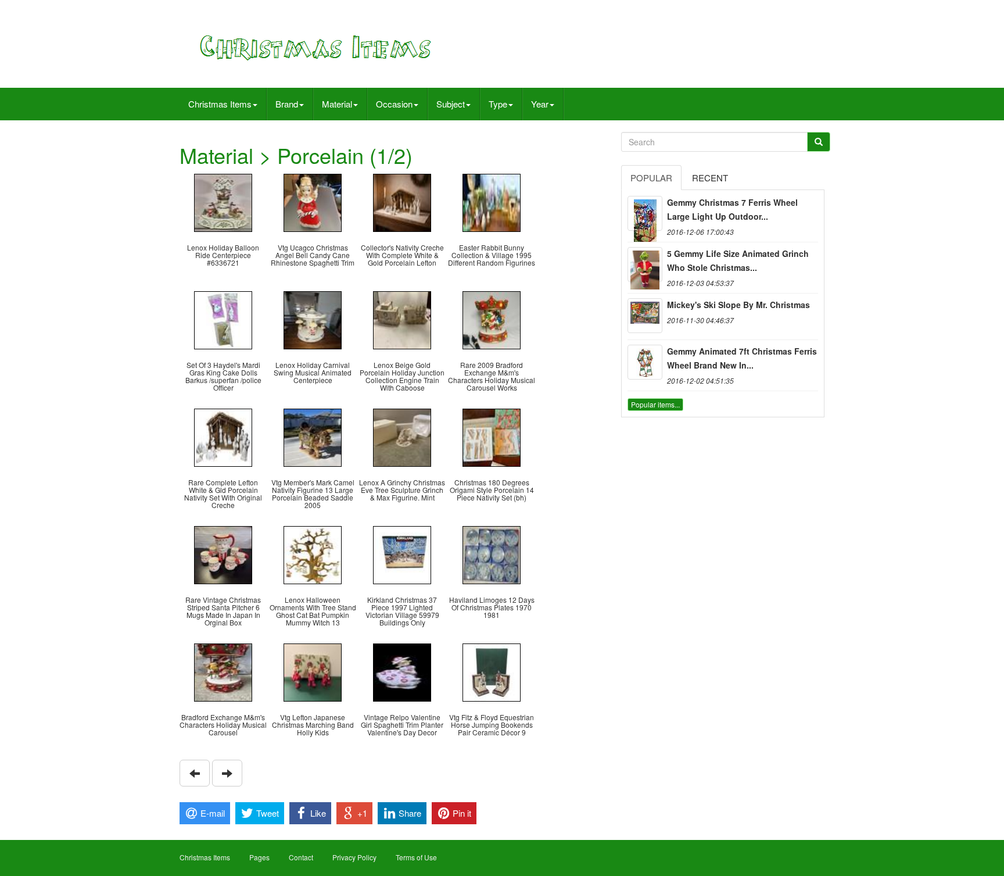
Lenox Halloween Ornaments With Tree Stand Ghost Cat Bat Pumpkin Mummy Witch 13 (313, 611)
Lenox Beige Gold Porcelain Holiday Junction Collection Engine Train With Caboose (402, 376)
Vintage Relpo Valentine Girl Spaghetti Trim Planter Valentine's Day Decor (402, 724)
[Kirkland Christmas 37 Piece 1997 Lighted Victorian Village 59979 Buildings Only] (402, 554)
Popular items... (655, 404)
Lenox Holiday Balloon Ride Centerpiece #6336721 (223, 254)
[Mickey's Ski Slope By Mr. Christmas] (645, 315)
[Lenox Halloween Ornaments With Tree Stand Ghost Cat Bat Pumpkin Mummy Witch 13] (313, 554)
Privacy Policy (354, 857)
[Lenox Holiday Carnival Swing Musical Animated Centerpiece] (313, 319)
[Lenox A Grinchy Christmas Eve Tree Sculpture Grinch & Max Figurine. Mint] (402, 436)
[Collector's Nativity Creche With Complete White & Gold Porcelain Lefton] (402, 201)
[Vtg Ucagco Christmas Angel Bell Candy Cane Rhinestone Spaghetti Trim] (313, 201)
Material (337, 104)
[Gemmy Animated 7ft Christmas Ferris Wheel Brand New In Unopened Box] (645, 362)
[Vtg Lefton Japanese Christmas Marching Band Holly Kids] (313, 671)
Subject (450, 104)
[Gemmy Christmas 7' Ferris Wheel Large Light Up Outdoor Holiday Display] (645, 213)
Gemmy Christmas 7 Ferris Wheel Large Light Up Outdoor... (732, 209)
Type (498, 104)
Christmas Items (220, 104)
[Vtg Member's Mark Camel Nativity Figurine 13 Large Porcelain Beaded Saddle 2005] (313, 436)
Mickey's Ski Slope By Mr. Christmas (738, 304)
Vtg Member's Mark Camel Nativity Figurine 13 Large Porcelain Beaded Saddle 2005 (312, 493)
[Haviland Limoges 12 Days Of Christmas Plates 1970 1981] (491, 554)
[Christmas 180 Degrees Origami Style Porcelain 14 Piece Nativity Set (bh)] (491, 436)
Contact (301, 857)
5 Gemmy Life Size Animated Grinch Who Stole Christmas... (738, 260)
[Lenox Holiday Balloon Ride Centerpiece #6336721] (223, 201)
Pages (259, 857)
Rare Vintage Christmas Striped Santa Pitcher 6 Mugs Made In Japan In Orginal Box (223, 611)
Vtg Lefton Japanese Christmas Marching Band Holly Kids (313, 724)
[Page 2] (195, 773)
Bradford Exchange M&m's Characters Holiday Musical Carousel (223, 724)
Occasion (394, 104)
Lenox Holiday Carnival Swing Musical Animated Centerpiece (313, 372)
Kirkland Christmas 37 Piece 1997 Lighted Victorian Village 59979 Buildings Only (402, 611)
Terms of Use (416, 857)
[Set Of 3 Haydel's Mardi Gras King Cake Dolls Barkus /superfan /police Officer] (223, 319)
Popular (651, 177)
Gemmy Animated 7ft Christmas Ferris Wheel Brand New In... (742, 358)
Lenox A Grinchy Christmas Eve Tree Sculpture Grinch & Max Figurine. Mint (402, 489)
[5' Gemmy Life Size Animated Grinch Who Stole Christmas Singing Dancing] (645, 264)
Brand (286, 104)
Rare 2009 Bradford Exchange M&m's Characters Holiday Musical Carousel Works (491, 376)
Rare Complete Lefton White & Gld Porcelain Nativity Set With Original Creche (223, 493)
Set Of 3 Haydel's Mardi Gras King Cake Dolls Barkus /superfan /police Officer (223, 376)
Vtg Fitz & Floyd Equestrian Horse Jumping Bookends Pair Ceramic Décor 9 (491, 724)
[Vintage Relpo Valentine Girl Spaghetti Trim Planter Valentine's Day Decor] (402, 671)
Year (539, 104)
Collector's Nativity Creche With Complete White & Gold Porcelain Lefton (402, 254)
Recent (710, 177)
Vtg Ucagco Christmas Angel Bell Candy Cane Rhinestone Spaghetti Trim (312, 254)
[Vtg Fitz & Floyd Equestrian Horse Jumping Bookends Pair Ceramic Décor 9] (491, 671)
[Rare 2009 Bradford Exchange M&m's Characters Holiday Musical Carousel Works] (491, 319)
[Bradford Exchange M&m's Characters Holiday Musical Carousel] (223, 671)
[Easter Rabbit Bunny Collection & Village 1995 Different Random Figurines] (491, 201)
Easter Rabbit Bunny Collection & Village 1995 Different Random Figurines (491, 254)
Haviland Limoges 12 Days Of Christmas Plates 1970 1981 (492, 607)
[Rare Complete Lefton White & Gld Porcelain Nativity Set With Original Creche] (223, 436)
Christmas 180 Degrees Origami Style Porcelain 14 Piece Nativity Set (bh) (492, 489)
